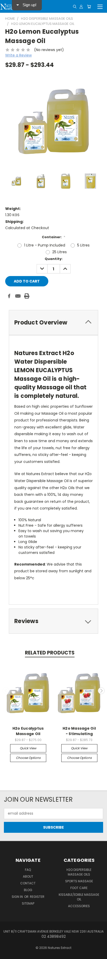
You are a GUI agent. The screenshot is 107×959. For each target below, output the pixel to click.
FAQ (28, 870)
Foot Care (79, 888)
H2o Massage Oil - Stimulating (79, 731)
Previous (6, 690)
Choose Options (28, 758)
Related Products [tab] (50, 652)
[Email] (18, 296)
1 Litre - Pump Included (44, 245)
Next (101, 690)
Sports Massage (79, 881)
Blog (28, 890)
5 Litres (83, 245)
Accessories (79, 906)
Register (37, 896)
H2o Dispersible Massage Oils (78, 872)
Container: (53, 237)
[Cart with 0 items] (89, 6)
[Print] (26, 296)
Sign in (18, 896)
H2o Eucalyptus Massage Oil (28, 731)
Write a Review (18, 55)
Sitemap (28, 903)
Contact (28, 883)
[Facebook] (9, 296)
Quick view (28, 748)
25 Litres (59, 252)
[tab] (53, 322)
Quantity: (54, 258)
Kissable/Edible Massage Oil (79, 896)
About (28, 876)
